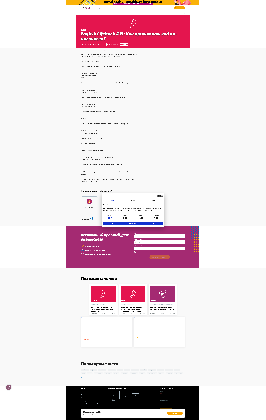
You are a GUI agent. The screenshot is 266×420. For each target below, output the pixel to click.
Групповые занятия (86, 392)
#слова (102, 304)
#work (177, 370)
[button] (136, 242)
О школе (94, 8)
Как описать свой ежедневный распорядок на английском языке (162, 308)
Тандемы (83, 407)
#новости (130, 304)
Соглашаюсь (174, 413)
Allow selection (133, 223)
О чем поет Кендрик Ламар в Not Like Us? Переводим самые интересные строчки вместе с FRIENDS (132, 309)
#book (119, 370)
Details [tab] (133, 200)
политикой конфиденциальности (147, 251)
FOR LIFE (105, 13)
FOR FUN (127, 13)
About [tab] (153, 200)
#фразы (93, 370)
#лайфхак (85, 370)
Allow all (153, 223)
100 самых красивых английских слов (96, 342)
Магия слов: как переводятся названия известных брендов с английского (102, 309)
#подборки (152, 370)
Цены (112, 8)
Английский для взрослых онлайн (89, 404)
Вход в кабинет (180, 8)
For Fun (95, 51)
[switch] (125, 218)
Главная (83, 51)
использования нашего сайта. (125, 415)
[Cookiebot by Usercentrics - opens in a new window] (157, 196)
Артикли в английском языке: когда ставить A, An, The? (148, 341)
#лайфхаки (124, 44)
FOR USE (138, 13)
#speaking (154, 304)
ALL (83, 13)
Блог (107, 8)
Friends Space (89, 51)
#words (143, 370)
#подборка (95, 304)
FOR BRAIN (93, 13)
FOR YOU (116, 13)
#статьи (161, 304)
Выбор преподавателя (87, 401)
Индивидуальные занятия (87, 395)
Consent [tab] (112, 200)
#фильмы (169, 370)
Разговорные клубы (86, 397)
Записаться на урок (158, 257)
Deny (113, 223)
